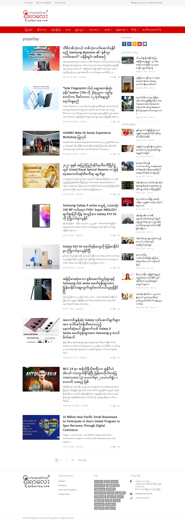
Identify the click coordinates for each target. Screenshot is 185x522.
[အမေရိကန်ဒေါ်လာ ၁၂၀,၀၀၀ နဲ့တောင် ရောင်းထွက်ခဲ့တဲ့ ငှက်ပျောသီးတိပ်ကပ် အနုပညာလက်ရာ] (128, 294)
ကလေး (114, 482)
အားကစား (93, 30)
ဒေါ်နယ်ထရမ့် (100, 497)
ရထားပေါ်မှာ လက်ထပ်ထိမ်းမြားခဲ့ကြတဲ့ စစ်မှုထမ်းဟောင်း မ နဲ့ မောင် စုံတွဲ (148, 259)
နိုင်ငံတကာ (41, 30)
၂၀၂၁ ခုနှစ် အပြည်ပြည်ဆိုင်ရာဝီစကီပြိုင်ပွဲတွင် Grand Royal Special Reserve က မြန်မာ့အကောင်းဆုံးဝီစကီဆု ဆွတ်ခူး (90, 170)
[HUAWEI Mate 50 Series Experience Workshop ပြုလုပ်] (41, 132)
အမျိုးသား (110, 508)
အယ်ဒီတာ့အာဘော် (150, 30)
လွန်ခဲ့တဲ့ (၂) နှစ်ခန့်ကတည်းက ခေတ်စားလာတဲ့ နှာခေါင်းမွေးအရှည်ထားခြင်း (149, 150)
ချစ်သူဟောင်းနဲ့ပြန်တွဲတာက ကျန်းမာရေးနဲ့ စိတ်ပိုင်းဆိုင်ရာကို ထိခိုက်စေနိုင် (148, 134)
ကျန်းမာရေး (121, 30)
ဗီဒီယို (133, 30)
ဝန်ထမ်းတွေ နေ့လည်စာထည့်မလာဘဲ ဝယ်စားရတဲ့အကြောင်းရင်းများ (148, 242)
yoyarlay (82, 77)
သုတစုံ (107, 30)
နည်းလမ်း (111, 497)
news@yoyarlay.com (143, 493)
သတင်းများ (28, 2)
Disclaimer (62, 485)
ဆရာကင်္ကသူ (100, 493)
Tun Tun (150, 176)
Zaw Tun (152, 71)
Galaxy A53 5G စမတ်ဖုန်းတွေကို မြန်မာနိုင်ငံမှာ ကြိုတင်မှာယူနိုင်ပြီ (91, 249)
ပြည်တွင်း (29, 30)
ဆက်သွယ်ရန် (60, 2)
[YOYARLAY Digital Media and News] (39, 16)
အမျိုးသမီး (99, 508)
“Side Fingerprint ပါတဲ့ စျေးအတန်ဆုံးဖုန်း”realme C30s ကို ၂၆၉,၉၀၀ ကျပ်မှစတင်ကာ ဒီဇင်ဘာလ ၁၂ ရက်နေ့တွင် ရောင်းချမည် (88, 95)
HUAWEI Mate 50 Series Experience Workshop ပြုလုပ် (87, 135)
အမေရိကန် (110, 504)
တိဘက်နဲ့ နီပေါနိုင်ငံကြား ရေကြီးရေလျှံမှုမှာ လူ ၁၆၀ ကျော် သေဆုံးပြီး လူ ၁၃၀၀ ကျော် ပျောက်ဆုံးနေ (147, 63)
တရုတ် (110, 493)
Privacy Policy (64, 494)
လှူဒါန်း (108, 500)
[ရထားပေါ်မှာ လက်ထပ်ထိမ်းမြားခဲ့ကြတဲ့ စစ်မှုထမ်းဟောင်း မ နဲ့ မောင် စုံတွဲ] (128, 255)
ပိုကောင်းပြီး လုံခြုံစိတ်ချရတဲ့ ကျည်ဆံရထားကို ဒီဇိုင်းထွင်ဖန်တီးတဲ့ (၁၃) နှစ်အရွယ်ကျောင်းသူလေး (148, 279)
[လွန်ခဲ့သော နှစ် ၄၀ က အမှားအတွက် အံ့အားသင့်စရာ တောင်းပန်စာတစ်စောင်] (128, 78)
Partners (61, 481)
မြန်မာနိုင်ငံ (99, 500)
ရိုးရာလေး (37, 518)
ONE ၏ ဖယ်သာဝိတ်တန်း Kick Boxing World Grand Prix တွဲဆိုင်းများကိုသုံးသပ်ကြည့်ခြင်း (149, 186)
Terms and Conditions (67, 489)
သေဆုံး (116, 500)
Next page (82, 460)
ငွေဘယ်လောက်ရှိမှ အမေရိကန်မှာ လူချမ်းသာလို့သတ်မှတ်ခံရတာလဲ (149, 202)
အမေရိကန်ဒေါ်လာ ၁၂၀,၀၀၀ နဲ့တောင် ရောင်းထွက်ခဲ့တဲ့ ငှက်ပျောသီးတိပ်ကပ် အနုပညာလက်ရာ (149, 299)
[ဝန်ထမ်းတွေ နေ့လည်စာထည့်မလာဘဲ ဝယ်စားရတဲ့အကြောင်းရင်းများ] (128, 238)
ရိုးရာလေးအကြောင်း (43, 2)
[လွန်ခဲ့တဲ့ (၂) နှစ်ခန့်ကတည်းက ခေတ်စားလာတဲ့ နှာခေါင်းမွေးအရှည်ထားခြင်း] (128, 146)
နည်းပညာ (79, 30)
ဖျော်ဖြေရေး (56, 30)
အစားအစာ (99, 504)
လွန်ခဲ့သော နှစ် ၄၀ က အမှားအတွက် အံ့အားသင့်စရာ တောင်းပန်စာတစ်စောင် (148, 81)
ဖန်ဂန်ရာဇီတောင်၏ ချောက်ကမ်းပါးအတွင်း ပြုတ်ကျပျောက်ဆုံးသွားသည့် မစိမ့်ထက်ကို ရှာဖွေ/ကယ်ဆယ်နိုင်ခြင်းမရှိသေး (148, 222)
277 (73, 460)
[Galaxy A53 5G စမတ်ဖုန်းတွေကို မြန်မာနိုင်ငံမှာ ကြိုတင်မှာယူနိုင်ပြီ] (41, 246)
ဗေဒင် (68, 30)
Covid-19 (98, 482)
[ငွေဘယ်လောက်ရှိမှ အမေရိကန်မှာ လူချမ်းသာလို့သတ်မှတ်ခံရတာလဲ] (128, 199)
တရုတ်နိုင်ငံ (120, 493)
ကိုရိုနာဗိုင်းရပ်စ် (113, 485)
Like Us (136, 2)
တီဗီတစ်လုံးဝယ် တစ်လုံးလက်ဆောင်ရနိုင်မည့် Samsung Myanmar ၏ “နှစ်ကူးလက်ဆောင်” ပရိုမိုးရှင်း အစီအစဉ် (89, 53)
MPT (107, 482)
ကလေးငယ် (99, 485)
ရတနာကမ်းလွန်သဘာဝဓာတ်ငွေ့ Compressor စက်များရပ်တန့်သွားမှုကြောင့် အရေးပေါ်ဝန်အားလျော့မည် (149, 168)
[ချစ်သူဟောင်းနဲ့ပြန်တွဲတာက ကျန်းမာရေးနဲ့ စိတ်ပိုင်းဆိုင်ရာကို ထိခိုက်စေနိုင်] (128, 130)
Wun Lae (152, 117)
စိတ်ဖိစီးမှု (111, 489)
